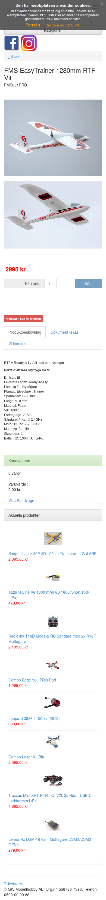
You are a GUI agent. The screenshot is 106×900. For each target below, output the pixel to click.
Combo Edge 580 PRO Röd (32, 680)
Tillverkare (13, 883)
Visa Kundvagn (21, 500)
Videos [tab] (17, 343)
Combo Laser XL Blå (26, 757)
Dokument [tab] (64, 332)
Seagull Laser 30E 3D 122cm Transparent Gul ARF (52, 553)
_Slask (14, 56)
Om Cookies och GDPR (63, 25)
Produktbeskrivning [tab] (24, 332)
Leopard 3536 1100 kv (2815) (34, 718)
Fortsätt (33, 25)
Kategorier (53, 30)
